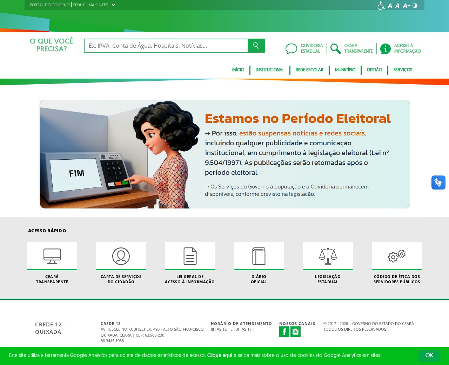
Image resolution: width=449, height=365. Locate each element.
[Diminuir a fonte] (398, 5)
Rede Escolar (309, 70)
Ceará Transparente (52, 279)
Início (238, 70)
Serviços (403, 70)
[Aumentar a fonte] (406, 5)
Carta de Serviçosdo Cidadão (121, 279)
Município (345, 70)
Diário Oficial (259, 279)
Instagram (295, 331)
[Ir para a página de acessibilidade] (381, 5)
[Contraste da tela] (415, 5)
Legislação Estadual (328, 279)
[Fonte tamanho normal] (390, 5)
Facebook (284, 331)
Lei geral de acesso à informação (190, 279)
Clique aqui (219, 355)
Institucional (270, 70)
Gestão (374, 70)
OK (429, 356)
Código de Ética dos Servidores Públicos (397, 279)
